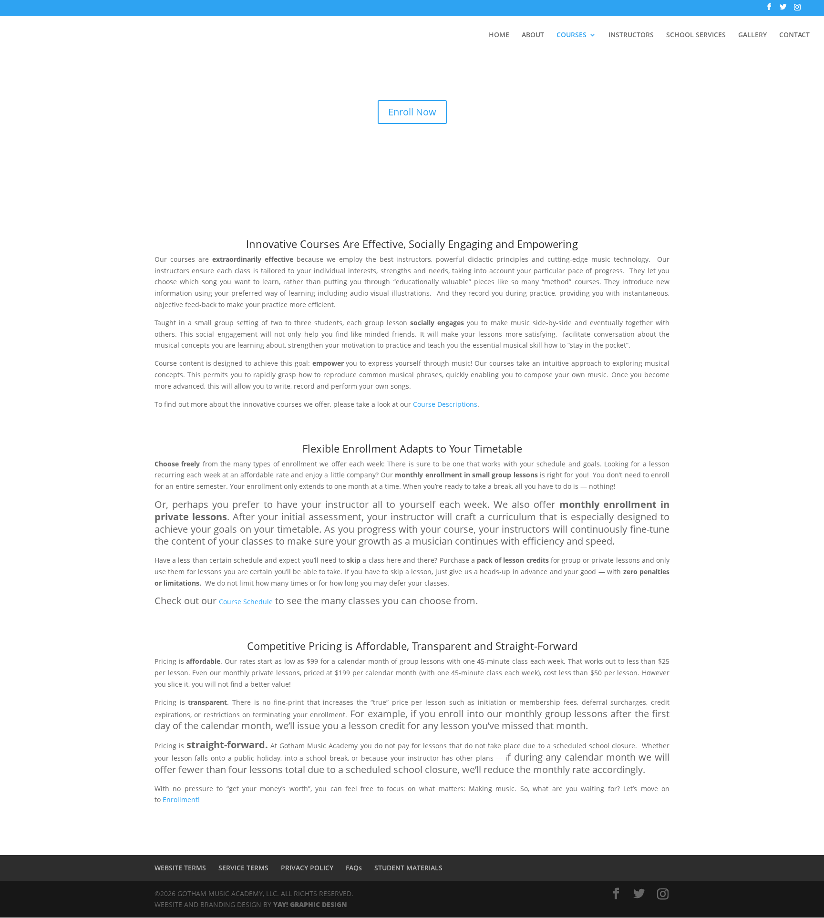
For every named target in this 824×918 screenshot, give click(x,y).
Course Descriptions (445, 404)
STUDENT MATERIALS (408, 867)
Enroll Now (412, 111)
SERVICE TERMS (243, 867)
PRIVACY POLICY (307, 867)
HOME (499, 35)
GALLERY (752, 35)
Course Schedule (246, 601)
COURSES (571, 35)
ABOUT (533, 35)
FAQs (354, 867)
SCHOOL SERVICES (696, 35)
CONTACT (794, 35)
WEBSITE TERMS (180, 867)
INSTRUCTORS (631, 35)
